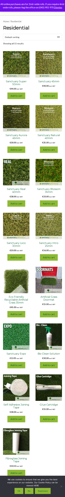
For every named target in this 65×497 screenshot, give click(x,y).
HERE (36, 485)
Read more (43, 491)
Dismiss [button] (58, 7)
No (29, 491)
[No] (61, 486)
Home (6, 21)
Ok (19, 491)
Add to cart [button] (16, 95)
